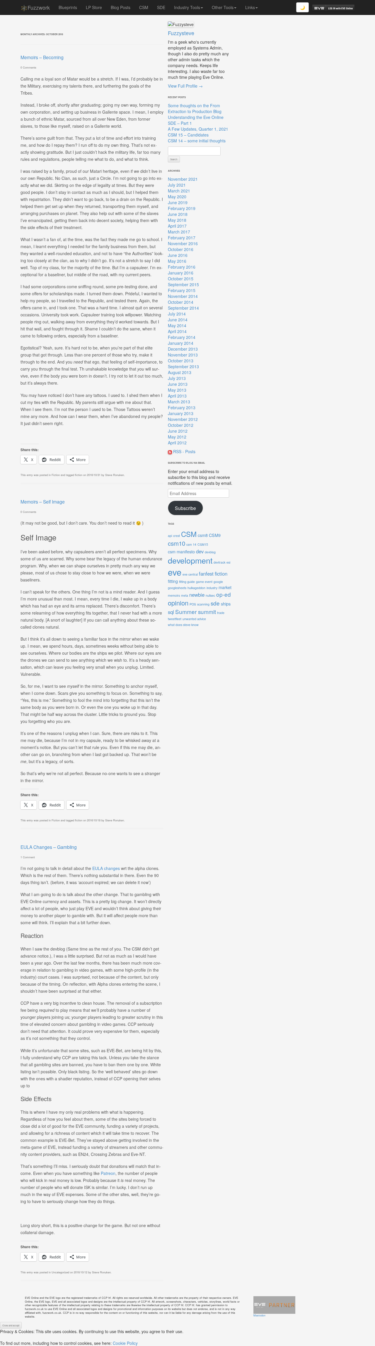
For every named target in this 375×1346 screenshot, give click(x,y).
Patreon (108, 1173)
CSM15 (202, 544)
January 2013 (180, 413)
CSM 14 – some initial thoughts (197, 141)
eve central (190, 574)
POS (193, 604)
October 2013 (180, 361)
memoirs (174, 595)
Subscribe (185, 508)
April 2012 (177, 443)
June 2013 (178, 384)
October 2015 (180, 279)
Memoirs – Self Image (43, 501)
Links (250, 7)
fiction (78, 475)
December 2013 (183, 349)
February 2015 (181, 290)
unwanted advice (194, 619)
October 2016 (180, 249)
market (225, 587)
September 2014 (183, 308)
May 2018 (177, 220)
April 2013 (177, 396)
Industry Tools (187, 7)
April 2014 (177, 331)
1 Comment (28, 857)
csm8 (203, 535)
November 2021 (183, 179)
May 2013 (177, 390)
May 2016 (177, 261)
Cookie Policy (125, 1343)
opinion (178, 602)
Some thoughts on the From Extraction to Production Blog (194, 108)
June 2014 (178, 320)
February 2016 (181, 267)
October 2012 (180, 425)
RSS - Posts (183, 451)
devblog (210, 552)
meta (184, 595)
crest (176, 535)
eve (174, 572)
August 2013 (179, 372)
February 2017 (181, 237)
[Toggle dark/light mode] (302, 7)
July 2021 (177, 185)
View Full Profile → (185, 86)
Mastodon (259, 1315)
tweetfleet (174, 619)
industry (212, 588)
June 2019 (178, 202)
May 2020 (177, 196)
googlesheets (177, 588)
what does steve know (183, 624)
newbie (196, 594)
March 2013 (179, 402)
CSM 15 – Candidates (188, 135)
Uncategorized (60, 1272)
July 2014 (177, 314)
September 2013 (183, 366)
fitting (173, 581)
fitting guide (187, 581)
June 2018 (178, 214)
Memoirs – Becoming (42, 57)
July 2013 (177, 378)
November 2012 (183, 419)
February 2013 (181, 407)
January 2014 (180, 343)
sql (171, 611)
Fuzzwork (39, 7)
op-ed (223, 594)
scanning (203, 604)
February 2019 (181, 208)
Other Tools (222, 7)
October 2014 (180, 302)
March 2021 (179, 191)
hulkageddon (196, 588)
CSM (143, 7)
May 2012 (177, 437)
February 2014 (181, 337)
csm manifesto (181, 551)
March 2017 (179, 232)
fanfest (206, 573)
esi (228, 562)
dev (200, 551)
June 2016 (178, 255)
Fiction (56, 475)
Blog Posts (120, 7)
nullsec (210, 595)
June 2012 (178, 431)
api (170, 535)
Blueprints (68, 7)
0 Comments (28, 67)
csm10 (176, 543)
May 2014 (177, 325)
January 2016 (180, 273)
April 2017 (177, 226)
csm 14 (191, 544)
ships (226, 604)
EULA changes (106, 868)
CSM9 (215, 535)
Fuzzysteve (181, 33)
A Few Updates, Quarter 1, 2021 (198, 129)
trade (220, 612)
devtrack (219, 562)
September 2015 (183, 284)
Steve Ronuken (114, 475)
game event (204, 581)
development (190, 560)
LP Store (94, 7)
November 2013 (183, 355)
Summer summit (195, 611)
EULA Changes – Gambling (49, 847)
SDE (161, 7)
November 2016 (183, 243)
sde (215, 603)
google (218, 581)
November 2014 (183, 296)
